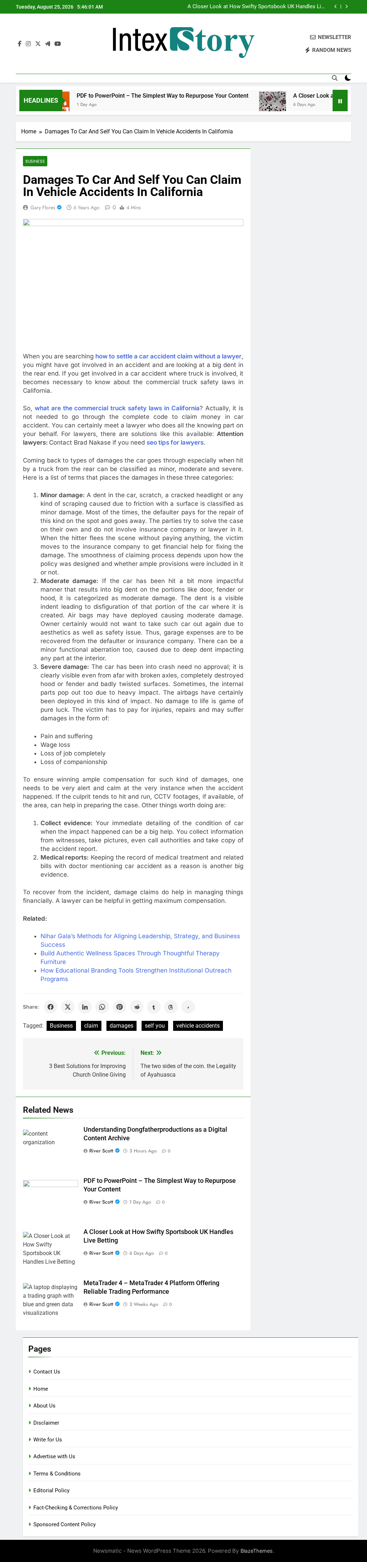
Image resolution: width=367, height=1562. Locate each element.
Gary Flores (42, 207)
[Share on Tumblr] (154, 1007)
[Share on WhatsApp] (102, 1007)
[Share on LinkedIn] (85, 1007)
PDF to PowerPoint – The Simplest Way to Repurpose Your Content (141, 95)
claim (91, 1025)
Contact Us (46, 1371)
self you (155, 1025)
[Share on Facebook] (50, 1007)
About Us (44, 1405)
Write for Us (47, 1439)
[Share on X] (68, 1007)
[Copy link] (188, 1007)
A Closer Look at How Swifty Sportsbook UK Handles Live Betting (257, 7)
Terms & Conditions (57, 1473)
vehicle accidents (198, 1025)
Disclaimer (46, 1423)
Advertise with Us (54, 1456)
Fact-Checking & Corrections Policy (75, 1507)
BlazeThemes (256, 1551)
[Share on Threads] (171, 1007)
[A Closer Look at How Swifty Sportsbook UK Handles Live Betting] (250, 105)
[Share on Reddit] (136, 1007)
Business (35, 161)
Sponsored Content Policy (64, 1524)
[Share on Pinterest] (119, 1007)
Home (40, 1389)
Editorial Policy (51, 1490)
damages (121, 1025)
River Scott (101, 1150)
